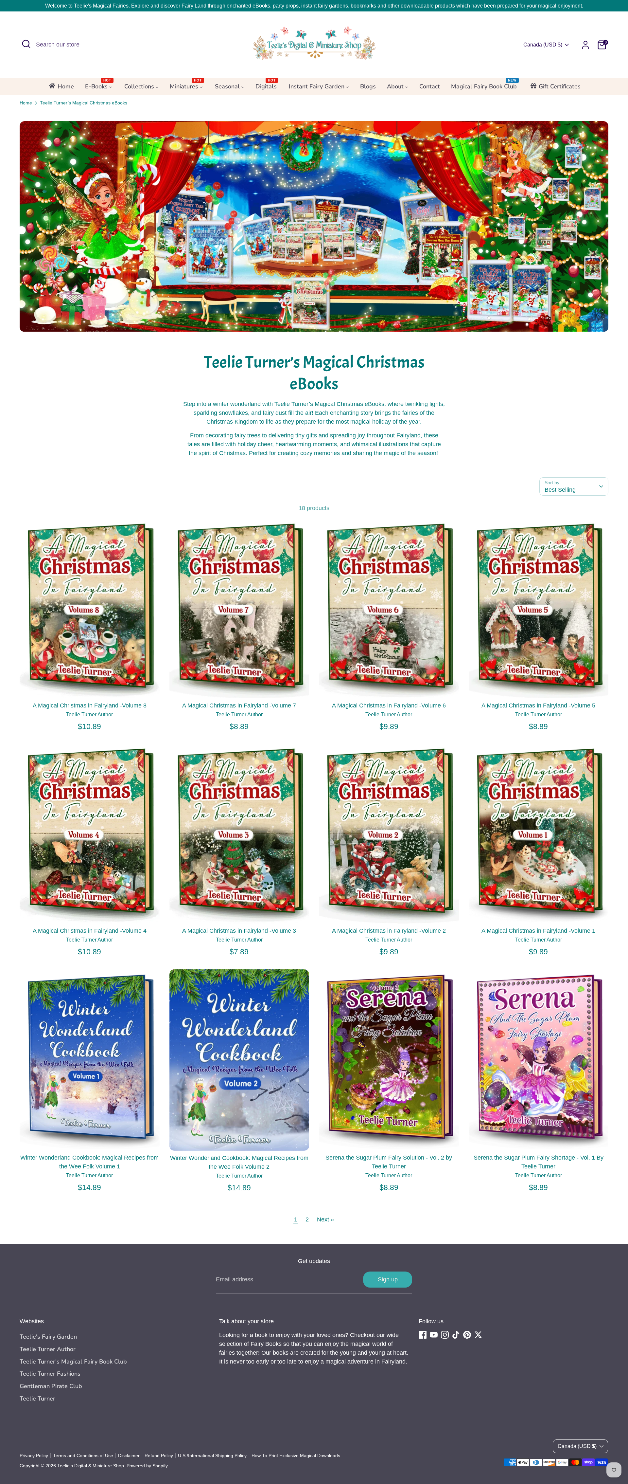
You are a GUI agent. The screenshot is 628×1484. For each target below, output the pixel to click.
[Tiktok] (456, 1335)
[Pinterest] (467, 1335)
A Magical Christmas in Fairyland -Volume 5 (538, 705)
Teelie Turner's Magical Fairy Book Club (73, 1361)
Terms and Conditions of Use (83, 1455)
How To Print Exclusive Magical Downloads (296, 1455)
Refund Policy (159, 1455)
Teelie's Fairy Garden (48, 1337)
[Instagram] (445, 1335)
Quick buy (90, 687)
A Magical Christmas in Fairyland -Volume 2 (389, 930)
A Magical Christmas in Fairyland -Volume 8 (90, 705)
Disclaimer (129, 1455)
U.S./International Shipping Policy (212, 1455)
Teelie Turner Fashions (50, 1374)
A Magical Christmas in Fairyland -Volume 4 (90, 930)
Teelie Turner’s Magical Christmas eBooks (83, 103)
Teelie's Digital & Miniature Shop (90, 1465)
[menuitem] (60, 88)
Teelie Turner (37, 1398)
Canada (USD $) (542, 44)
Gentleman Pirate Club (51, 1386)
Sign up (388, 1279)
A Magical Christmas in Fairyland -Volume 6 (389, 705)
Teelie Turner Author (48, 1349)
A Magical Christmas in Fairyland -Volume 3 (239, 930)
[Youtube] (434, 1335)
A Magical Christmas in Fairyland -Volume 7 (239, 705)
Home (26, 103)
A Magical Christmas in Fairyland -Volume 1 (538, 930)
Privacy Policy (34, 1455)
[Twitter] (478, 1335)
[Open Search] (26, 43)
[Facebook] (423, 1335)
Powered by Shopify (147, 1465)
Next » (325, 1219)
